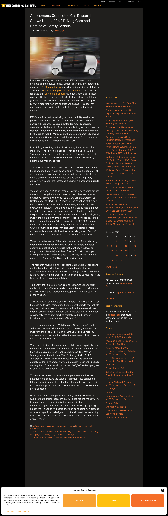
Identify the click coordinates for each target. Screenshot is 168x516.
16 (121, 251)
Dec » (116, 267)
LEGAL (139, 1)
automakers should (55, 93)
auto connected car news (21, 5)
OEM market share (51, 87)
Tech (84, 5)
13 (108, 251)
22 (117, 255)
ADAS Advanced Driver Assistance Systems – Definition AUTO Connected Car (121, 351)
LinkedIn (110, 298)
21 (112, 255)
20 (108, 255)
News (43, 5)
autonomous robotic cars (44, 426)
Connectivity (55, 5)
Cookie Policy (9, 511)
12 (135, 246)
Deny (113, 500)
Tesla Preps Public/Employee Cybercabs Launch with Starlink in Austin (121, 197)
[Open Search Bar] (164, 5)
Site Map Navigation (116, 406)
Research (97, 5)
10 (126, 246)
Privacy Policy (20, 511)
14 (112, 251)
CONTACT (121, 1)
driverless (64, 426)
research (88, 426)
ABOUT (103, 1)
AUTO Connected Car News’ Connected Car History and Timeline (120, 361)
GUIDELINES (112, 1)
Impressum (31, 511)
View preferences (147, 500)
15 (117, 251)
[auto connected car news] (3, 5)
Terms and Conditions (116, 417)
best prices (114, 314)
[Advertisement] (122, 52)
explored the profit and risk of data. (62, 90)
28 (112, 260)
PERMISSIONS (130, 1)
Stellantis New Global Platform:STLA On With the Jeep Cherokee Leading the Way (122, 207)
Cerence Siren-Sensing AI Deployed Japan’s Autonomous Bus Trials (121, 113)
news (72, 426)
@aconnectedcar (125, 292)
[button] (162, 490)
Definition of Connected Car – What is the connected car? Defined (120, 375)
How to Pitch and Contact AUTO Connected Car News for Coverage (121, 385)
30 (121, 260)
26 (135, 255)
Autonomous (73, 5)
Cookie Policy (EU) (115, 368)
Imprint (109, 392)
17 (126, 251)
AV (58, 426)
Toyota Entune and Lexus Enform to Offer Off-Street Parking (59, 437)
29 (117, 260)
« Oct (108, 267)
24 (126, 255)
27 (108, 260)
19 (135, 251)
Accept (79, 500)
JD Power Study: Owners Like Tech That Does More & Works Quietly (121, 173)
